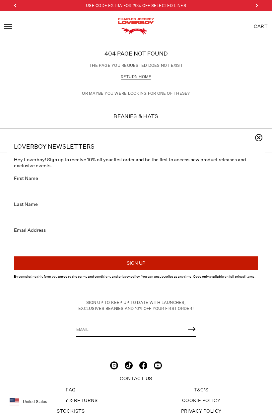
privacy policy (128, 276)
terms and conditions (94, 276)
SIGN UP (136, 263)
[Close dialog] (258, 137)
